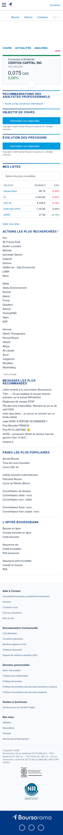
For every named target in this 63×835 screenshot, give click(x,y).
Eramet (7, 292)
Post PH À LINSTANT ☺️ (16, 429)
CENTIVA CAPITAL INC (25, 62)
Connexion (55, 5)
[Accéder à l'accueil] (5, 17)
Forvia (6, 300)
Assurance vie (10, 544)
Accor (6, 354)
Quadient (8, 304)
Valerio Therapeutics (14, 333)
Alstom (6, 296)
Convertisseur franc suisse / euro (21, 511)
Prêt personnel (11, 553)
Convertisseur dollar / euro (17, 495)
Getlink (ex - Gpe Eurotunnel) (19, 267)
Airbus (6, 346)
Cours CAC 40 (11, 467)
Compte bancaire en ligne (17, 532)
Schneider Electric (13, 254)
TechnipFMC (10, 313)
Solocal (7, 309)
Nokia (6, 283)
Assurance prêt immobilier (17, 560)
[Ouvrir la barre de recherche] (40, 5)
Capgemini (9, 359)
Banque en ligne (12, 528)
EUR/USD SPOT (12, 209)
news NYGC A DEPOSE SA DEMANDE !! (25, 421)
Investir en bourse (13, 565)
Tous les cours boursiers (16, 463)
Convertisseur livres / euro (17, 507)
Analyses (41, 48)
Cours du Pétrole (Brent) (16, 483)
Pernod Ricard (11, 337)
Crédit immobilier (12, 549)
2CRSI (7, 214)
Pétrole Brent (10, 191)
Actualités (23, 48)
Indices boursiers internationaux (20, 475)
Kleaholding (9, 367)
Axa (5, 237)
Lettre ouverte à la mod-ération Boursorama (27, 389)
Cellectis (7, 259)
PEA (5, 569)
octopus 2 (8, 441)
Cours (7, 48)
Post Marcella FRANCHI (16, 425)
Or (5, 197)
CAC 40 (7, 203)
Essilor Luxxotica (12, 246)
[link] (26, 596)
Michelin (7, 250)
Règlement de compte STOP (18, 401)
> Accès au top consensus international (23, 103)
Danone (7, 263)
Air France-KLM (11, 242)
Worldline (8, 363)
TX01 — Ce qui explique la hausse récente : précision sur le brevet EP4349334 (27, 395)
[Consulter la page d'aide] (45, 5)
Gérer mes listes (11, 223)
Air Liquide (8, 350)
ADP (5, 321)
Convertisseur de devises (17, 491)
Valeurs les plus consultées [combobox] (20, 176)
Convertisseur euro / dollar (17, 499)
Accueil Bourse (11, 458)
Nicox (6, 275)
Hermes (7, 329)
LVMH (6, 271)
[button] (4, 5)
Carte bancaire (11, 537)
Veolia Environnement (15, 287)
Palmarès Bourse (12, 479)
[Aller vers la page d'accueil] (10, 5)
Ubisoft (6, 342)
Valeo (6, 317)
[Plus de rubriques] (58, 48)
